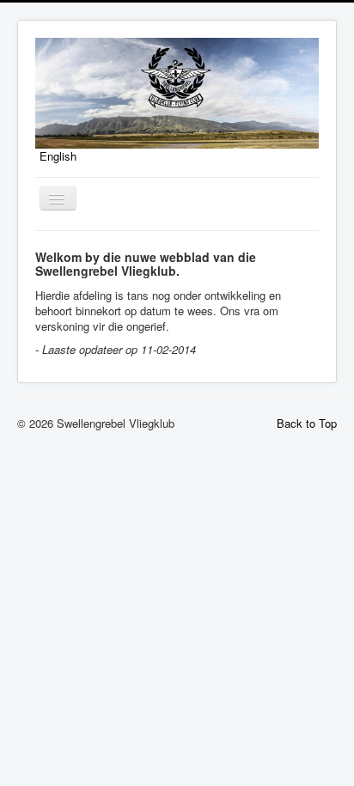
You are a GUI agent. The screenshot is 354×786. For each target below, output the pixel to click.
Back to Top (307, 423)
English (58, 156)
